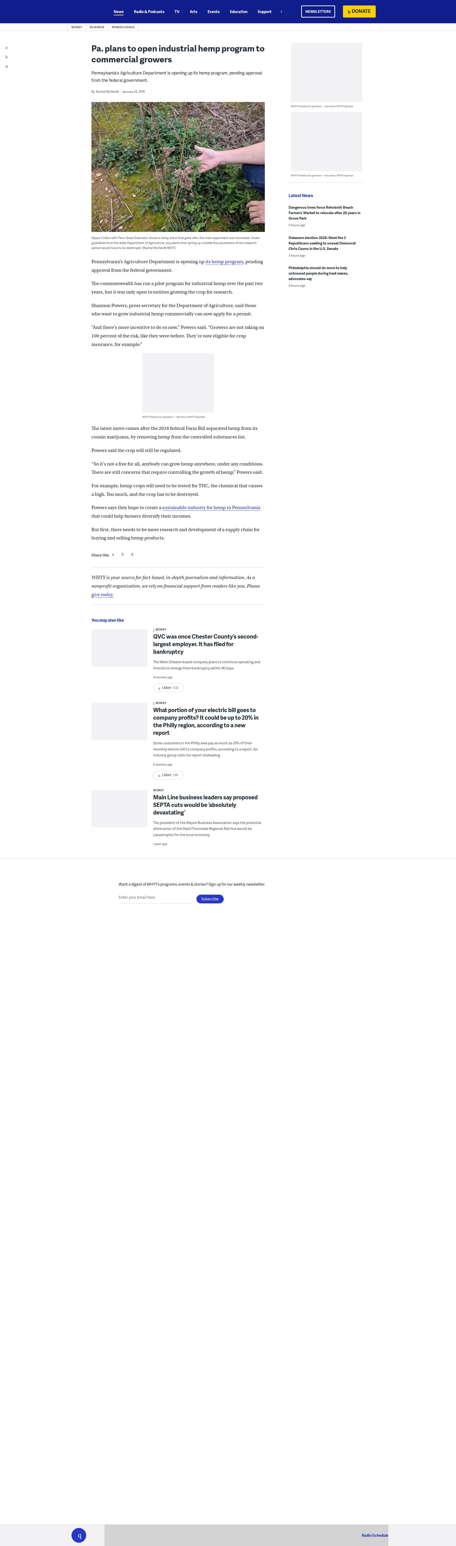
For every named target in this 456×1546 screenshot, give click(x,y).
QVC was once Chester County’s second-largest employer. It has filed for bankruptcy (205, 643)
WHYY (85, 11)
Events (214, 11)
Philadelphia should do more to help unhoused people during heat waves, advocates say (318, 273)
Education (238, 11)
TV (177, 11)
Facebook (113, 554)
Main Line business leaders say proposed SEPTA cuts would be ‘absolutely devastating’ (205, 804)
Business (97, 27)
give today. (102, 595)
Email (132, 554)
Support (265, 11)
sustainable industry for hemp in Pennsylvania (211, 508)
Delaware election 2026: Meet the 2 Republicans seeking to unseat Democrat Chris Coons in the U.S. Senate (322, 243)
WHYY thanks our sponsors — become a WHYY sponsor (173, 417)
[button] (78, 1535)
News (119, 11)
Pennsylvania (123, 27)
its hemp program (224, 262)
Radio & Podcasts (149, 11)
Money (76, 27)
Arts (193, 11)
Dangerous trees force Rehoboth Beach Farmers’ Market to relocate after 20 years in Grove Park (325, 213)
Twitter (122, 554)
